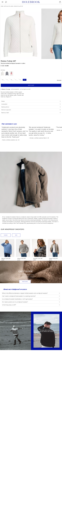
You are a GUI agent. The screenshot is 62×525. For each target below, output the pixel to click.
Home (2, 6)
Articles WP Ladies (8, 6)
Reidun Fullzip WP (18, 6)
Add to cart (31, 85)
